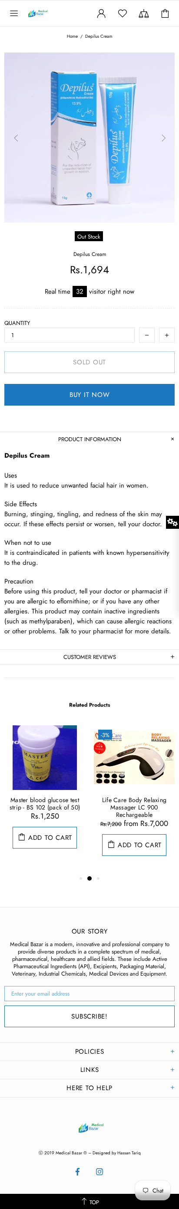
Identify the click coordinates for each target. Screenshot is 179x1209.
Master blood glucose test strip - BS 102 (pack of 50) (45, 803)
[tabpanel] (45, 795)
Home (72, 36)
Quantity (17, 323)
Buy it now (90, 395)
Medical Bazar (47, 13)
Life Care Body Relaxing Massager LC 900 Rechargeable (134, 807)
